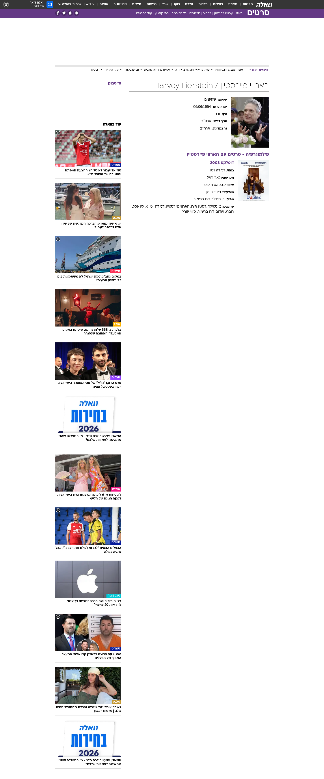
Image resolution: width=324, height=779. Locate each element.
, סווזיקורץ (190, 211)
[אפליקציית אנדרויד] (76, 13)
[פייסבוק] (58, 13)
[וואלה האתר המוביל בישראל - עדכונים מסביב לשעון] (264, 4)
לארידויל (213, 177)
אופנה (104, 4)
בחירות (218, 4)
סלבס (189, 4)
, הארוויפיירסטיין (178, 206)
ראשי (239, 13)
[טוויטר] (64, 13)
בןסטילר (218, 199)
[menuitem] (245, 4)
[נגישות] (6, 4)
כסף (177, 4)
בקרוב (207, 13)
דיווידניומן (213, 192)
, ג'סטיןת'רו (199, 206)
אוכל (165, 4)
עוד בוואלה (112, 124)
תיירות (136, 4)
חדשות (248, 4)
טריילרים (194, 13)
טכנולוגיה (120, 4)
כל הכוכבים (178, 13)
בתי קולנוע (162, 13)
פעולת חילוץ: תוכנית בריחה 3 (192, 70)
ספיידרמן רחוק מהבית (157, 70)
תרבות (203, 4)
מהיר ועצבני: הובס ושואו (229, 70)
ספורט (232, 4)
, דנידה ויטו (157, 206)
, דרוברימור (203, 199)
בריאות (152, 4)
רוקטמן (95, 70)
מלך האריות (112, 70)
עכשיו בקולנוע (223, 13)
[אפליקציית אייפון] (70, 13)
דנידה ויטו (217, 170)
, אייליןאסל (141, 206)
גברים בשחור (131, 70)
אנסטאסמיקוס (215, 185)
